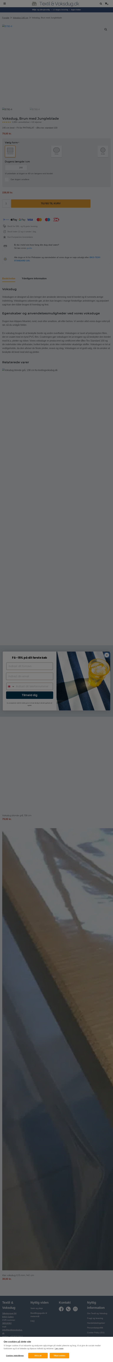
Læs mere (59, 1348)
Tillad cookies (59, 1356)
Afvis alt (38, 1356)
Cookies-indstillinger (15, 1356)
